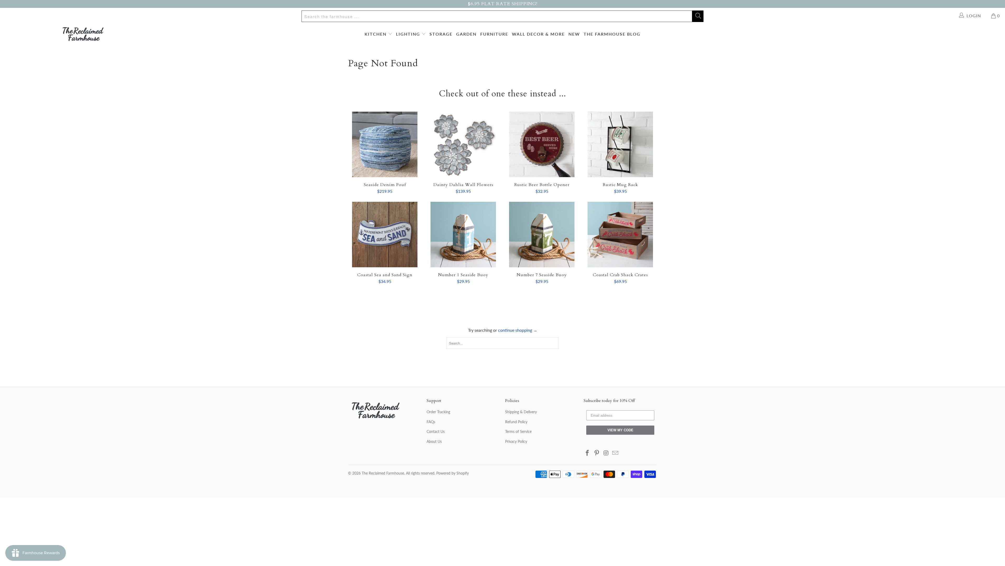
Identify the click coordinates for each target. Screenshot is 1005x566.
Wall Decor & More (538, 33)
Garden (466, 33)
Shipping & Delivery (521, 412)
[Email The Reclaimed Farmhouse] (615, 453)
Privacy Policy (516, 441)
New (574, 33)
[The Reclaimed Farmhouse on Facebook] (587, 453)
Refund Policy (516, 422)
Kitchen (376, 33)
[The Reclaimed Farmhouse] (83, 34)
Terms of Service (518, 431)
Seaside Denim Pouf (384, 144)
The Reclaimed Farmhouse (383, 473)
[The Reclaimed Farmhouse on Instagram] (606, 453)
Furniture (494, 33)
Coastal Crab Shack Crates (620, 234)
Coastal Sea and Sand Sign (384, 234)
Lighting (409, 33)
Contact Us (436, 431)
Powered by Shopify (452, 473)
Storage (441, 33)
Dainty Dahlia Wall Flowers (463, 144)
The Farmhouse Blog (612, 33)
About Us (434, 441)
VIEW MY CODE (620, 430)
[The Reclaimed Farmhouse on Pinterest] (597, 453)
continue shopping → (517, 330)
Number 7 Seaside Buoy (541, 234)
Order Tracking (438, 412)
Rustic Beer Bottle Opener (541, 144)
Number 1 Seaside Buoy (463, 234)
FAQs (431, 422)
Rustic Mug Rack (620, 144)
